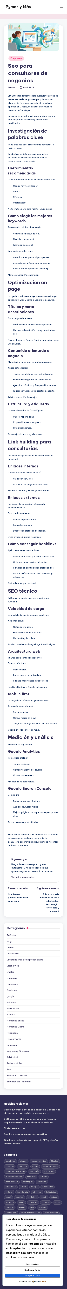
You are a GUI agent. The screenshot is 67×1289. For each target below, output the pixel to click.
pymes (57, 1202)
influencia (37, 1192)
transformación (51, 1213)
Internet (11, 1014)
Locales (19, 1197)
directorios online (50, 1166)
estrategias (28, 1182)
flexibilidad (11, 1187)
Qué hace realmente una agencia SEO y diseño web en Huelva (31, 1142)
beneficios (10, 1161)
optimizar (33, 1202)
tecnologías (11, 1213)
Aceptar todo (32, 1275)
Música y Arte (14, 1038)
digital (35, 1166)
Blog (9, 941)
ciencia (23, 1161)
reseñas (22, 1208)
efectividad (49, 1171)
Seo (9, 1069)
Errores (43, 1177)
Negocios (12, 1044)
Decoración (13, 953)
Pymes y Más (18, 6)
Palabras (45, 1202)
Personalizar (32, 1264)
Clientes (54, 1161)
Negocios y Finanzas (18, 1051)
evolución (42, 1182)
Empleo (10, 971)
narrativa (10, 1202)
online (21, 1202)
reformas (9, 1208)
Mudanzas (12, 1032)
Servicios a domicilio (17, 1075)
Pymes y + (19, 859)
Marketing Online (15, 1026)
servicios (42, 1208)
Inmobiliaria (13, 1008)
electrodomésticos (14, 1177)
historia (9, 1192)
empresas (31, 1177)
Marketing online (15, 1020)
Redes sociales (14, 1063)
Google (34, 1187)
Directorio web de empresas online (25, 959)
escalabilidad (12, 1182)
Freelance (12, 990)
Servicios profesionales (19, 1081)
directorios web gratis (15, 1171)
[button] (22, 877)
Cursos (10, 947)
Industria (11, 1002)
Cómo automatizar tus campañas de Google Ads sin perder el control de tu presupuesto (32, 1111)
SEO (32, 1208)
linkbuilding (51, 1192)
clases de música (39, 1161)
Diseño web (13, 965)
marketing (32, 1197)
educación (34, 1171)
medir (43, 1197)
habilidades (47, 1187)
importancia (22, 1192)
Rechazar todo (32, 1269)
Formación (12, 983)
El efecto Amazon (14, 1128)
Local (8, 1197)
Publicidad (12, 1057)
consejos (9, 1166)
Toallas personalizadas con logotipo (25, 1134)
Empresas (16, 58)
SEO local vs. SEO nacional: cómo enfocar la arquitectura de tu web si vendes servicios (30, 1120)
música (54, 1197)
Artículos (11, 935)
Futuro (23, 1187)
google (10, 996)
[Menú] (61, 7)
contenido (23, 1166)
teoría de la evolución (30, 1213)
